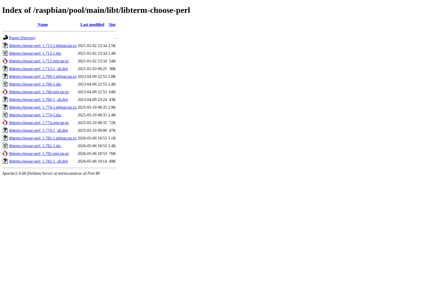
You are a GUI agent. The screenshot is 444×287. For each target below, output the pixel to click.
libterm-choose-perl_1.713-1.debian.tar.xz (43, 45)
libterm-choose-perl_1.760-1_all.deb (38, 99)
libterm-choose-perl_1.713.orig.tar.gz (39, 61)
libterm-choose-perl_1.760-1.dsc (35, 84)
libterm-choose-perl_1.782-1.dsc (35, 146)
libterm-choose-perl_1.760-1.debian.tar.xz (43, 76)
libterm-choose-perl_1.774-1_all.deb (38, 130)
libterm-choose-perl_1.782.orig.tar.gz (39, 153)
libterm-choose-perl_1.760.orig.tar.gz (39, 92)
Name (43, 24)
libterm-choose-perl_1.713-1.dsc (35, 53)
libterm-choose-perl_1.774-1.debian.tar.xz (43, 107)
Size (112, 24)
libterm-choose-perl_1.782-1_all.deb (38, 161)
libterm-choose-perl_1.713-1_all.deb (38, 69)
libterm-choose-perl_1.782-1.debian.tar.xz (43, 138)
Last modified (92, 24)
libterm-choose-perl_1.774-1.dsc (35, 115)
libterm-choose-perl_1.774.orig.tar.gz (39, 123)
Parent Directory (22, 38)
